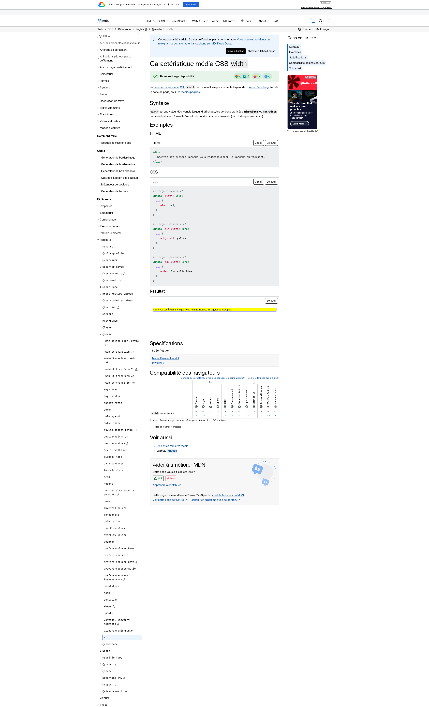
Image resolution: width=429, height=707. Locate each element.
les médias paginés (188, 92)
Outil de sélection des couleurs (120, 178)
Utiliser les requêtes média (172, 446)
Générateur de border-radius (118, 164)
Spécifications (297, 57)
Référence (104, 199)
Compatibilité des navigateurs (307, 63)
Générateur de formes (114, 191)
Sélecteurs (106, 213)
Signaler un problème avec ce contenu (214, 499)
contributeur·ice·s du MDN (228, 495)
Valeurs (104, 698)
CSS (183, 87)
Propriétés (106, 206)
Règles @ (105, 240)
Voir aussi (295, 68)
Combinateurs (108, 219)
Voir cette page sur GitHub (169, 499)
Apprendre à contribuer (167, 485)
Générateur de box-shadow (118, 171)
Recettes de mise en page (115, 143)
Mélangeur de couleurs (115, 184)
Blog (275, 21)
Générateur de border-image (118, 157)
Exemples (295, 52)
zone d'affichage (259, 87)
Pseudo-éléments (111, 233)
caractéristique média (166, 87)
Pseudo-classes (110, 226)
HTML (155, 133)
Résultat (157, 291)
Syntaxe (294, 46)
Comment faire (107, 136)
